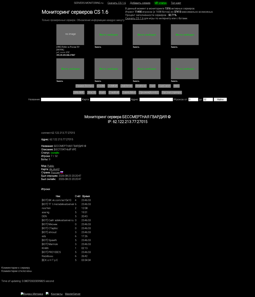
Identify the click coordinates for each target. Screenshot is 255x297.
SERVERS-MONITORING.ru (88, 3)
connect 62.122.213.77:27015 (58, 132)
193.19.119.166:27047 (65, 55)
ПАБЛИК (79, 92)
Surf (152, 86)
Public (50, 165)
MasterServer (72, 293)
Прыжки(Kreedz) (148, 92)
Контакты (57, 293)
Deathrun (141, 86)
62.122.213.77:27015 (61, 139)
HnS (176, 86)
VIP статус (161, 3)
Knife (102, 92)
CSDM (100, 86)
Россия (55, 172)
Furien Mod (129, 92)
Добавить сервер (140, 3)
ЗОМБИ (112, 86)
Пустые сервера (171, 92)
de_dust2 (54, 169)
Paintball (114, 92)
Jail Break (126, 86)
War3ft (91, 92)
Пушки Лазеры (84, 86)
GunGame (164, 86)
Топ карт (176, 3)
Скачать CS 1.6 (117, 3)
